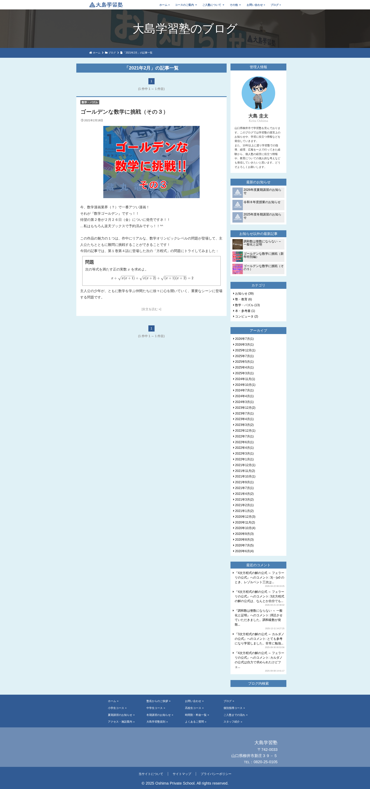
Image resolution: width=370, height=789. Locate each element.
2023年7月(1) (244, 413)
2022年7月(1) (244, 436)
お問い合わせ (255, 4)
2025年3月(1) (244, 373)
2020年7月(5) (244, 545)
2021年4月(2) (244, 493)
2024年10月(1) (245, 384)
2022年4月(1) (244, 447)
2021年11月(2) (245, 470)
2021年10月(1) (245, 476)
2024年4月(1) (244, 396)
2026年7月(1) (244, 338)
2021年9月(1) (244, 482)
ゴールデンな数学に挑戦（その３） (124, 112)
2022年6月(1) (244, 442)
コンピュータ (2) (246, 316)
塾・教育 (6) (243, 299)
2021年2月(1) (244, 505)
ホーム (163, 4)
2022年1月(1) (244, 459)
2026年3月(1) (244, 344)
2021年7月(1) (244, 488)
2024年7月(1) (244, 390)
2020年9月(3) (244, 533)
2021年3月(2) (244, 499)
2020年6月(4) (244, 551)
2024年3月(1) (244, 402)
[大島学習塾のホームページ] (106, 5)
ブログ (275, 4)
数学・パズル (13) (247, 305)
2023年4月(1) (244, 419)
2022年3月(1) (244, 453)
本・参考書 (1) (245, 310)
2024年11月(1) (245, 379)
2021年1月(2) (244, 511)
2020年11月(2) (245, 522)
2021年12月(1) (245, 465)
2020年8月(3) (244, 539)
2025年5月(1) (244, 361)
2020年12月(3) (245, 516)
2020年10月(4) (245, 528)
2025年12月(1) (245, 350)
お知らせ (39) (244, 293)
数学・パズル (90, 102)
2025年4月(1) (244, 367)
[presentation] (129, 269)
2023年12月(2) (245, 407)
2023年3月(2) (244, 424)
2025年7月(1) (244, 356)
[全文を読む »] (151, 309)
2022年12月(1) (245, 430)
